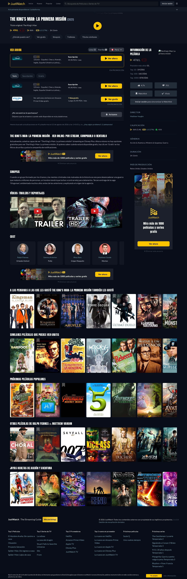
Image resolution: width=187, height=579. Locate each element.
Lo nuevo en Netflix (103, 536)
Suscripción (27, 76)
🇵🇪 (115, 49)
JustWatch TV (72, 552)
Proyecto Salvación (16, 547)
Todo (14, 76)
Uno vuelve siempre (132, 540)
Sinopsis (56, 37)
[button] (22, 400)
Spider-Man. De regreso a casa (21, 551)
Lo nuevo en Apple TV (104, 547)
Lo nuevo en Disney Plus (105, 551)
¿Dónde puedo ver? (21, 37)
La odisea (41, 536)
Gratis (41, 76)
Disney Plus (71, 548)
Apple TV (70, 544)
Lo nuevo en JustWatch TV (106, 554)
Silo (38, 551)
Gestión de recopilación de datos (112, 522)
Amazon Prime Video (75, 540)
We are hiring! (50, 519)
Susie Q (126, 536)
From (39, 554)
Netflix (69, 536)
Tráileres (71, 37)
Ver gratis (41, 37)
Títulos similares (89, 37)
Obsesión (12, 543)
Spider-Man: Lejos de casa (19, 554)
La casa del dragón (45, 540)
